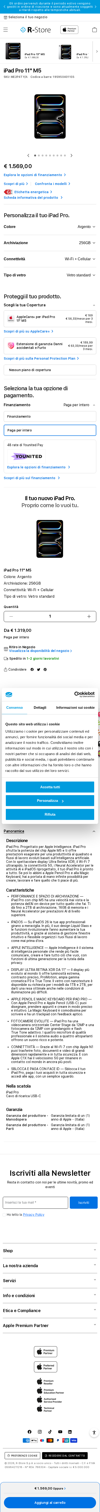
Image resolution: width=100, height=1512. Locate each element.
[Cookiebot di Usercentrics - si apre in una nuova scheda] (74, 694)
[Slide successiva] (96, 51)
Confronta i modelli (51, 184)
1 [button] (35, 155)
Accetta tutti (50, 787)
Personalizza (47, 801)
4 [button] (46, 155)
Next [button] (95, 6)
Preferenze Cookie (24, 1455)
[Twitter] (38, 669)
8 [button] (61, 155)
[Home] (35, 29)
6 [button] (54, 155)
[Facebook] (32, 669)
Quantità (11, 607)
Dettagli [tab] (40, 707)
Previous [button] (4, 6)
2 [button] (39, 155)
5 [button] (50, 155)
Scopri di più (14, 184)
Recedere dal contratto (67, 1455)
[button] (5, 29)
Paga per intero (19, 430)
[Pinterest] (45, 669)
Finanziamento (18, 416)
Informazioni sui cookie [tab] (75, 707)
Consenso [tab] (14, 707)
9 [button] (65, 155)
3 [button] (42, 155)
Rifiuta (50, 814)
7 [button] (57, 155)
